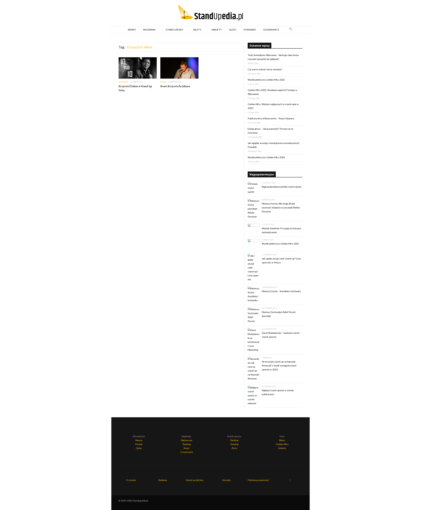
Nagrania (149, 29)
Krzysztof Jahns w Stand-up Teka (135, 88)
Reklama (162, 480)
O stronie (131, 480)
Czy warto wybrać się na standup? (265, 69)
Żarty (234, 448)
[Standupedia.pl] (210, 13)
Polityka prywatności (258, 480)
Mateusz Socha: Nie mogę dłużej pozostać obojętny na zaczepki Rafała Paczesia (281, 207)
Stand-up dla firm (194, 480)
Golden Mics (271, 29)
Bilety (197, 29)
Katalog (234, 444)
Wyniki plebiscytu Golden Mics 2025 (266, 79)
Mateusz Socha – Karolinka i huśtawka (281, 291)
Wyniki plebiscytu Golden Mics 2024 (266, 157)
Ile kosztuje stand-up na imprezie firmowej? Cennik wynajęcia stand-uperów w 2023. (279, 365)
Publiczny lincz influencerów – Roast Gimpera (271, 118)
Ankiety (216, 29)
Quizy (232, 29)
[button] (290, 29)
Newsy (132, 29)
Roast (163, 82)
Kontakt (226, 480)
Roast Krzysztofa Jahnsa (175, 86)
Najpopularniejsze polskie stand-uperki (281, 186)
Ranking (187, 444)
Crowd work (186, 452)
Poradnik (250, 29)
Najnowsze (186, 440)
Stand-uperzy (174, 29)
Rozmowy (123, 82)
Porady (138, 444)
